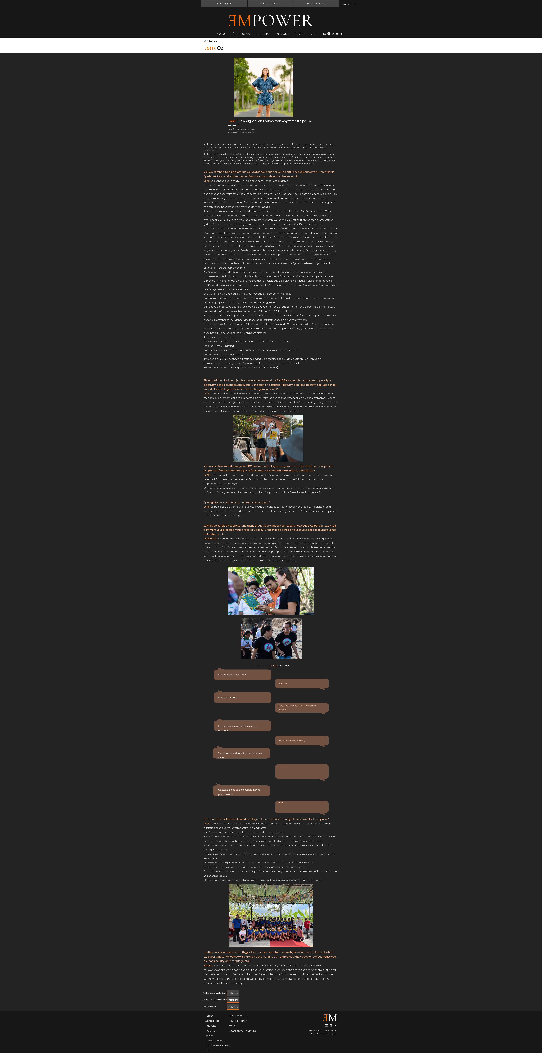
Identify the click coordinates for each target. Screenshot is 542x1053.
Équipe (209, 1035)
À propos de (212, 1020)
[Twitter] (341, 33)
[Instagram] (333, 33)
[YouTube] (337, 33)
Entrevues (211, 1030)
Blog (207, 1050)
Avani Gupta (327, 1030)
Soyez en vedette (215, 1040)
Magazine (210, 1025)
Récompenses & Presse (218, 1045)
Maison (209, 1016)
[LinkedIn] (328, 33)
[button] (224, 3)
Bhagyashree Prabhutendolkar (323, 1034)
